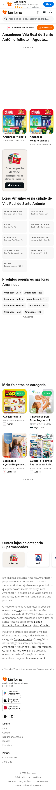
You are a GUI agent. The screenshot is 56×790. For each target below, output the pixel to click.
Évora (17, 625)
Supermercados (23, 639)
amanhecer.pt (37, 658)
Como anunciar (10, 757)
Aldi (19, 647)
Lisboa (38, 621)
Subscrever (47, 27)
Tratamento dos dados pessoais (28, 785)
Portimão (7, 625)
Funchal (26, 625)
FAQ (4, 728)
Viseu (36, 625)
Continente (8, 650)
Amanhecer (9, 647)
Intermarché (44, 647)
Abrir (48, 4)
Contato (6, 732)
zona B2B (7, 761)
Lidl (29, 650)
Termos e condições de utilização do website (28, 781)
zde (18, 610)
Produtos (7, 745)
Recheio (21, 650)
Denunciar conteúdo (12, 736)
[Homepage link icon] (2, 669)
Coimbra (45, 625)
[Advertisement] (28, 77)
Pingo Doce (29, 647)
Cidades (6, 740)
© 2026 (28, 773)
